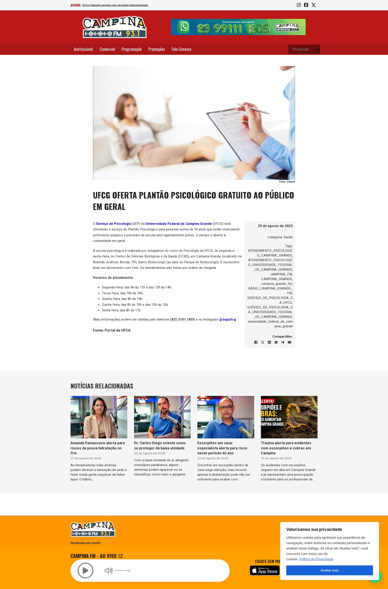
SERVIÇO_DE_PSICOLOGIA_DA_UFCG (270, 300)
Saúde (288, 237)
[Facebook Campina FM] (306, 5)
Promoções (156, 49)
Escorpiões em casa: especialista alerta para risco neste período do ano (222, 448)
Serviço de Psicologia (113, 223)
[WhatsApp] (276, 342)
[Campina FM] (114, 27)
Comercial (107, 49)
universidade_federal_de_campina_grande (270, 324)
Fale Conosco (181, 49)
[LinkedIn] (269, 342)
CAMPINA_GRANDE (276, 279)
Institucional (83, 49)
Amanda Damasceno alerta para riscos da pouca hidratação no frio (98, 448)
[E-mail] (289, 342)
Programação (132, 49)
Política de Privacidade (316, 559)
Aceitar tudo (330, 570)
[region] (329, 551)
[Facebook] (255, 342)
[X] (262, 342)
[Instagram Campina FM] (298, 5)
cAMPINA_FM (281, 274)
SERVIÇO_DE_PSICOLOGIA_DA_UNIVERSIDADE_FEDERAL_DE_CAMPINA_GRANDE (270, 312)
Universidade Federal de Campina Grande (179, 223)
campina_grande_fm (276, 283)
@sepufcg (227, 319)
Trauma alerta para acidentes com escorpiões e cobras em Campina (286, 448)
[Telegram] (282, 342)
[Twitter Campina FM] (313, 5)
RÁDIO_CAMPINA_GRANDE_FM (270, 291)
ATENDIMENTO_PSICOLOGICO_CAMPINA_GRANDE (270, 253)
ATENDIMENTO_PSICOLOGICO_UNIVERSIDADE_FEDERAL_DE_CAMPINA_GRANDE (270, 265)
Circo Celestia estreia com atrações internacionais (115, 5)
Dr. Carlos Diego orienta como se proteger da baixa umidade (160, 445)
